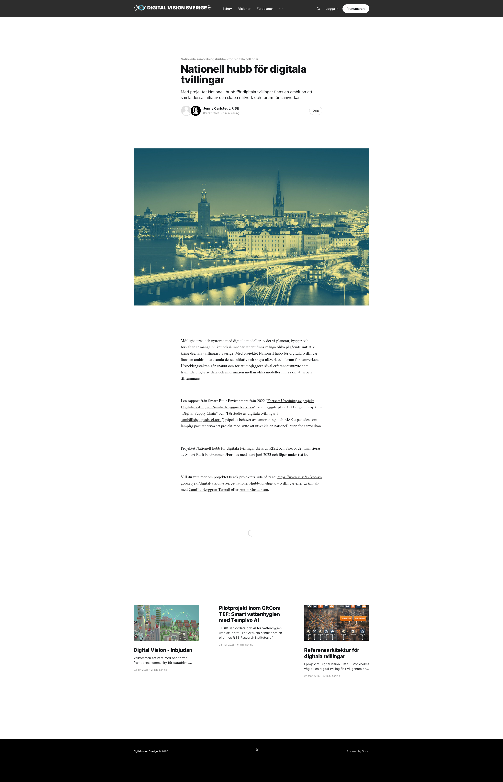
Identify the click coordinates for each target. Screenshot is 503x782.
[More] (281, 9)
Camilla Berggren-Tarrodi (209, 489)
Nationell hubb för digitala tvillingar (225, 448)
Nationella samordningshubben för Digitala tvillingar (219, 59)
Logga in (332, 9)
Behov (227, 9)
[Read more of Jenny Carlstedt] (186, 110)
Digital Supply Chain (199, 413)
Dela (316, 110)
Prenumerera (355, 9)
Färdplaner (265, 9)
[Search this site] (318, 8)
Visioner (244, 9)
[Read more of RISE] (195, 110)
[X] (257, 749)
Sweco (290, 448)
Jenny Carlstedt (216, 108)
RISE (235, 108)
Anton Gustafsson (254, 489)
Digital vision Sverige (146, 751)
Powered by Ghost (357, 751)
